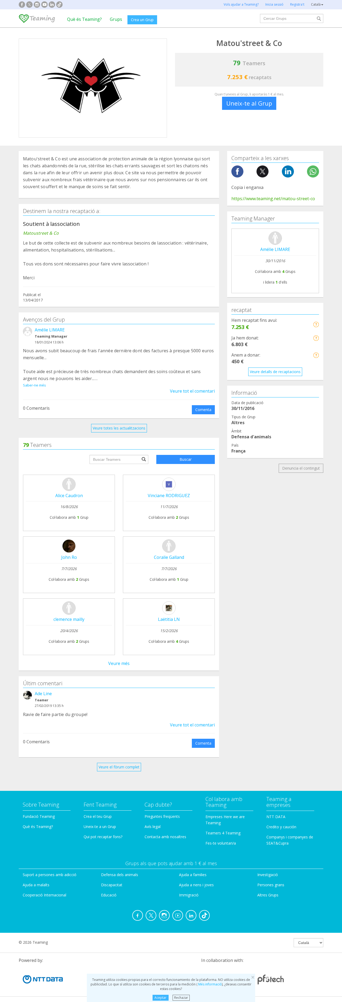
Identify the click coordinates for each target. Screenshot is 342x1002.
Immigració (189, 894)
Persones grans (270, 884)
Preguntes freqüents (162, 816)
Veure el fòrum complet (119, 766)
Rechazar (181, 997)
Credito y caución (281, 826)
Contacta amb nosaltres (165, 836)
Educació (108, 894)
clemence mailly (68, 619)
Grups (116, 19)
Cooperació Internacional (44, 894)
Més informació (209, 984)
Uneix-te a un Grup (100, 826)
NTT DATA (275, 816)
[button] (316, 324)
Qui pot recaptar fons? (103, 836)
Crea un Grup (142, 19)
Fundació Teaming (39, 816)
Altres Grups (267, 894)
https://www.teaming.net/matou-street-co (273, 199)
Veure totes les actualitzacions (119, 428)
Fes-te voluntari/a (220, 843)
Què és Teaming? (84, 19)
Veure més (119, 663)
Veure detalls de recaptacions (275, 371)
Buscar (186, 459)
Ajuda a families (193, 874)
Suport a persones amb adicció (49, 874)
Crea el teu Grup (98, 816)
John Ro (69, 557)
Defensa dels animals (119, 874)
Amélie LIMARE (50, 330)
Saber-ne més (34, 385)
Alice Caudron (69, 495)
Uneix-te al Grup (249, 103)
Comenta (203, 409)
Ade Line (43, 694)
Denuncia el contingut (301, 468)
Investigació (267, 874)
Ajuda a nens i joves (196, 884)
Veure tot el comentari (192, 391)
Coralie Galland (169, 557)
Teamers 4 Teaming (222, 832)
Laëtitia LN (169, 619)
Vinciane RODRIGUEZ (169, 495)
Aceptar (160, 997)
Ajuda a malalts (36, 884)
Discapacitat (111, 884)
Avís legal (153, 826)
